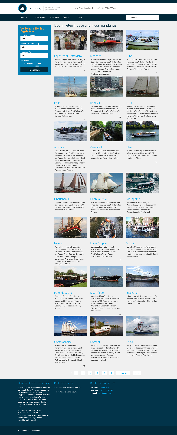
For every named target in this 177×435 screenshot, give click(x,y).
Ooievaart (96, 147)
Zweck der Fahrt (26, 52)
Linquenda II (61, 199)
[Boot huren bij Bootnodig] (22, 8)
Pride (57, 103)
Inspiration (54, 17)
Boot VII (95, 103)
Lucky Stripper (99, 243)
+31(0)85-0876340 (105, 390)
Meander (95, 56)
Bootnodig (35, 8)
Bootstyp (24, 17)
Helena (58, 243)
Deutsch (134, 17)
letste (137, 373)
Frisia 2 (130, 342)
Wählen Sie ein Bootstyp (29, 44)
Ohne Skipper (37, 65)
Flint (129, 56)
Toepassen (34, 69)
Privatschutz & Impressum (66, 392)
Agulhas (59, 147)
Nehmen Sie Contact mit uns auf (68, 388)
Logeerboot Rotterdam (68, 56)
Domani (95, 342)
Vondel (130, 243)
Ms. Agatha (133, 199)
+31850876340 (108, 8)
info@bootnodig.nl (84, 8)
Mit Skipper (28, 63)
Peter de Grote (63, 292)
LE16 (129, 103)
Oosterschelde (63, 342)
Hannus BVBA (98, 199)
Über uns (67, 17)
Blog (80, 17)
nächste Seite (123, 373)
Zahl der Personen (27, 35)
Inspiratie (132, 292)
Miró (129, 147)
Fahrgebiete (40, 17)
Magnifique (97, 292)
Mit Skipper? (25, 60)
